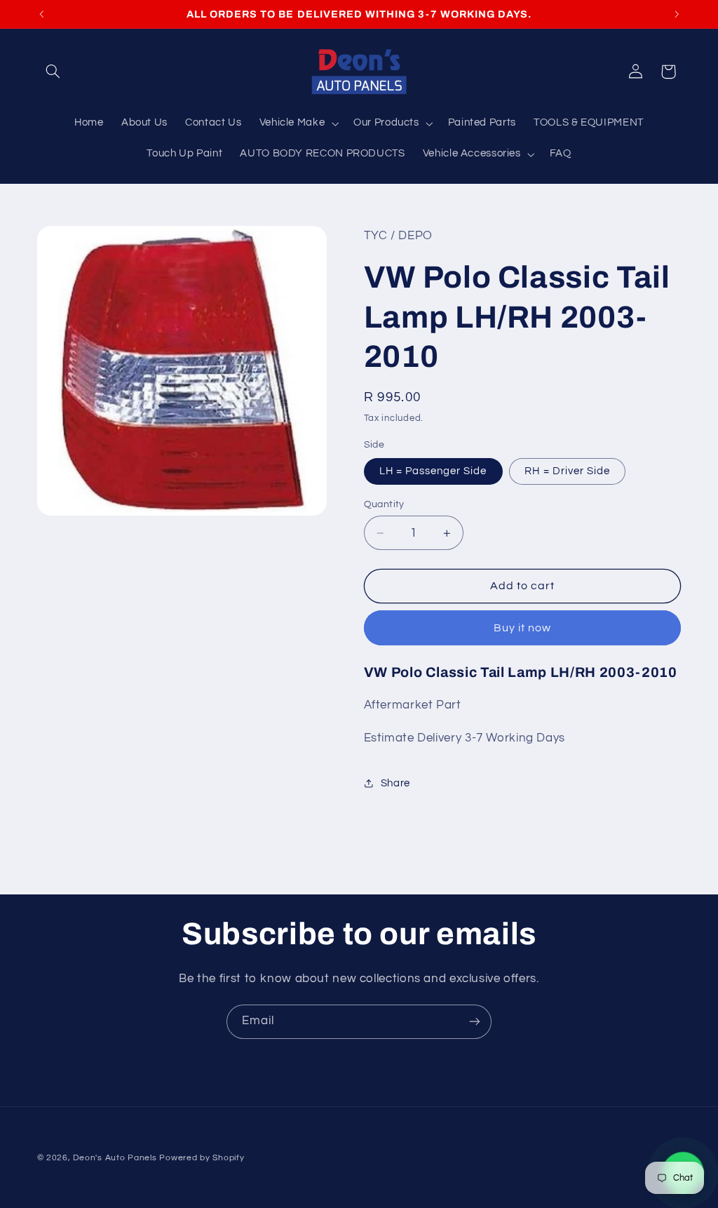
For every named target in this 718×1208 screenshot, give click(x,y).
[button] (53, 71)
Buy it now (523, 627)
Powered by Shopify (201, 1158)
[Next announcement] (676, 14)
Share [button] (395, 783)
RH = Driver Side (567, 471)
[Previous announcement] (41, 14)
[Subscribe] (475, 1022)
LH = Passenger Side (433, 471)
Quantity (384, 504)
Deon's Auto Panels (114, 1158)
